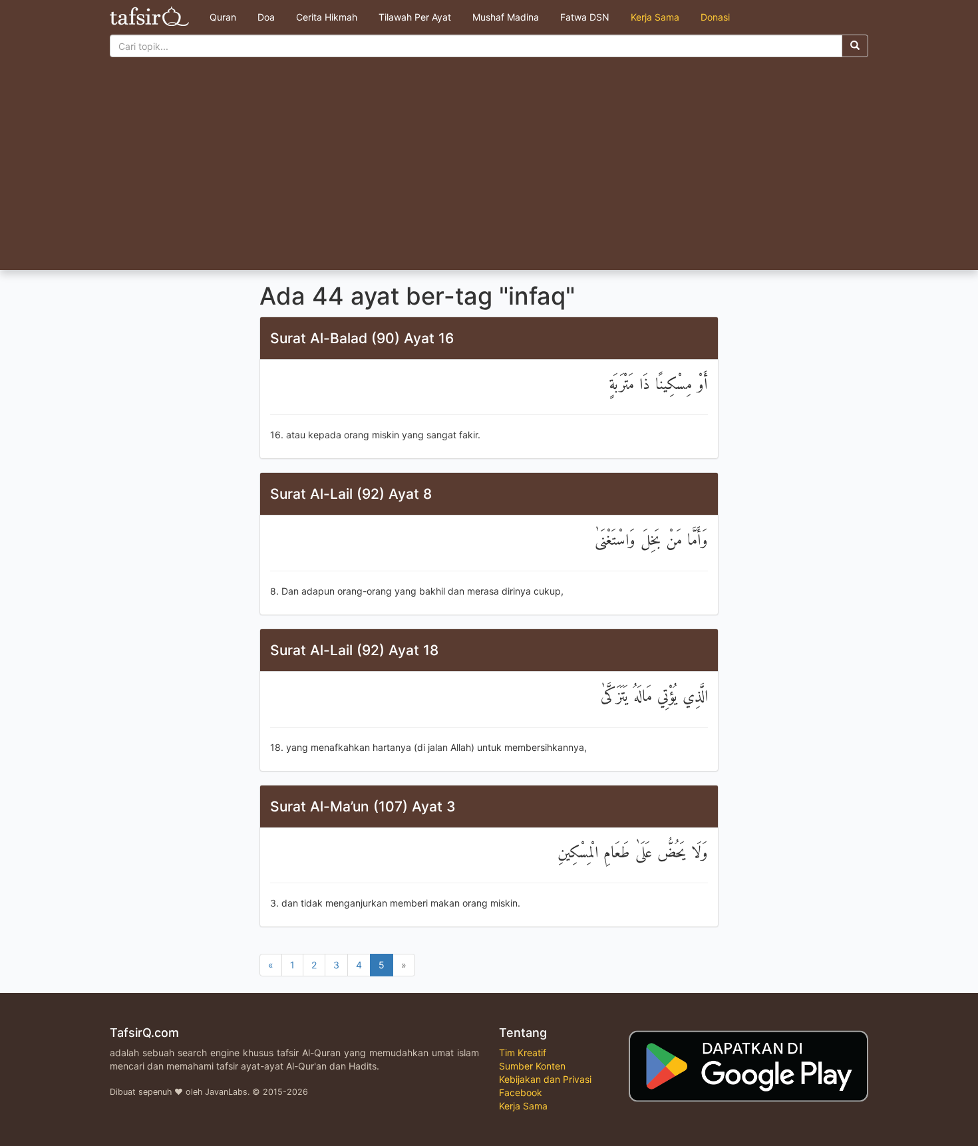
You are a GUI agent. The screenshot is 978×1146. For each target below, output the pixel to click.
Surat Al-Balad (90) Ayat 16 (362, 338)
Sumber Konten (532, 1066)
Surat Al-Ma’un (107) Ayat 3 (363, 806)
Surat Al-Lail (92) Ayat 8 (351, 494)
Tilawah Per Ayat (415, 17)
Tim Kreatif (522, 1052)
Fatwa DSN (584, 17)
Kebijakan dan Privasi (545, 1079)
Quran (223, 17)
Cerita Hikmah (326, 17)
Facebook (520, 1092)
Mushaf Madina (505, 17)
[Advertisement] (489, 170)
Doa (266, 17)
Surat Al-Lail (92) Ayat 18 (354, 650)
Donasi (715, 17)
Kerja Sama (655, 17)
